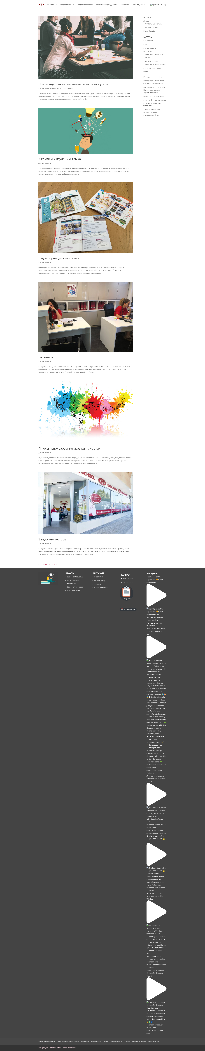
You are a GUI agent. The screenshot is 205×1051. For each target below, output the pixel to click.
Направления (65, 5)
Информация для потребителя (91, 1041)
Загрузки (97, 584)
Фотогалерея (128, 578)
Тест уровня (126, 599)
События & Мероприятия (62, 88)
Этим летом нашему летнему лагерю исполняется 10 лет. (151, 112)
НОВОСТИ (147, 52)
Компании (125, 5)
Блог (145, 44)
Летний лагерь (100, 580)
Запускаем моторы (52, 539)
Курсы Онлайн (149, 31)
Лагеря (146, 21)
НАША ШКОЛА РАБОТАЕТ (153, 96)
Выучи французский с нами (58, 258)
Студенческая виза (85, 5)
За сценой (46, 357)
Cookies (105, 1041)
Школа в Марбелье (75, 577)
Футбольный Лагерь (153, 24)
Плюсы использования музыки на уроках (69, 448)
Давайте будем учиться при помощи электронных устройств (154, 103)
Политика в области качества (120, 1041)
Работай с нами (73, 590)
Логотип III (98, 577)
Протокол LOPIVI (153, 1041)
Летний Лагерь (151, 27)
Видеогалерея (128, 582)
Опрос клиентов (100, 588)
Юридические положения (46, 1041)
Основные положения (139, 1041)
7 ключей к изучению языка (59, 159)
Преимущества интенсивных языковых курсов (73, 84)
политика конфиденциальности (68, 1041)
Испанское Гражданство (106, 5)
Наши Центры (139, 5)
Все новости (148, 41)
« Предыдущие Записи (47, 564)
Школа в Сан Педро (75, 587)
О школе (50, 5)
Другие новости (44, 88)
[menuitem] (156, 7)
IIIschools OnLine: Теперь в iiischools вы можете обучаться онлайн (154, 90)
